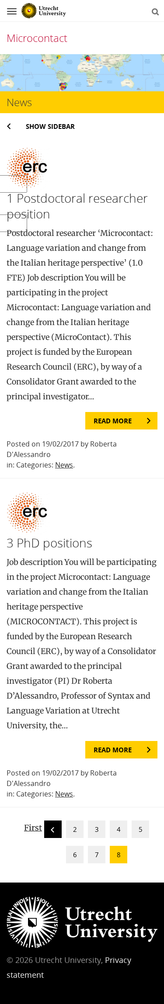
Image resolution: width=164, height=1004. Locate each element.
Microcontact (37, 38)
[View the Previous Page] (53, 831)
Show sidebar (50, 126)
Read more (113, 420)
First (33, 828)
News (64, 465)
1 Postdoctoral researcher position (77, 206)
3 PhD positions (49, 542)
